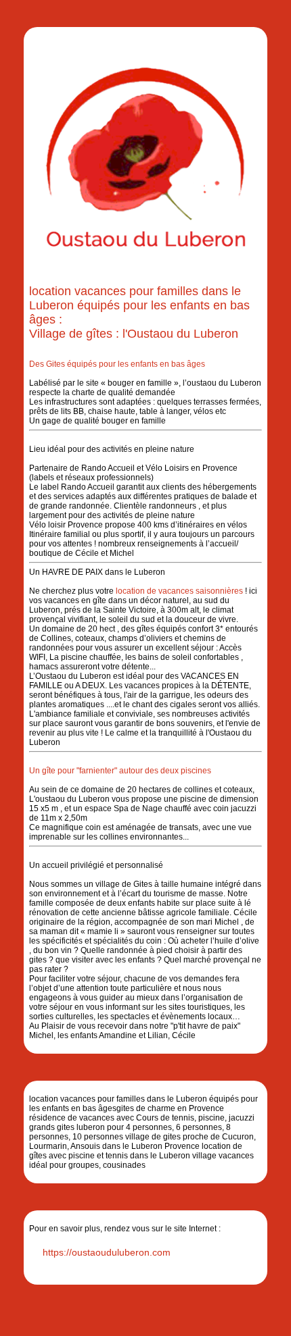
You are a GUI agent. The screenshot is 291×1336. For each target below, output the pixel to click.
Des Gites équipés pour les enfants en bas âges (117, 364)
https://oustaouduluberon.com (107, 1252)
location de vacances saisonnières (179, 591)
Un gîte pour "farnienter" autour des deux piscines (120, 770)
